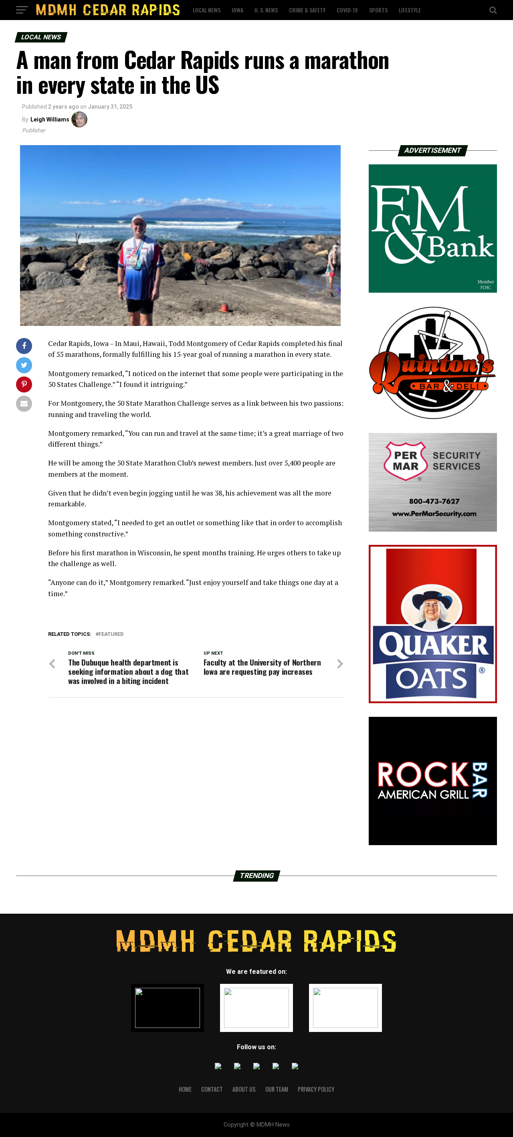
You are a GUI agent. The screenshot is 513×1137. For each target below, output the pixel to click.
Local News (206, 10)
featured (111, 634)
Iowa (237, 10)
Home (185, 1089)
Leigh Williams (49, 119)
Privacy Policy (316, 1089)
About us (244, 1089)
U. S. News (266, 10)
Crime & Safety (307, 10)
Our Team (276, 1089)
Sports (378, 10)
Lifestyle (410, 10)
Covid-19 (347, 10)
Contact (212, 1089)
